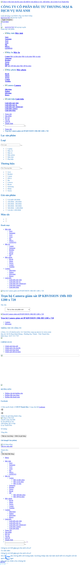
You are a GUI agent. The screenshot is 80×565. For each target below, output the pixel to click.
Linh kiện (20, 99)
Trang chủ (8, 114)
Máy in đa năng (27, 56)
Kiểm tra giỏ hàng (20, 436)
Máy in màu (37, 56)
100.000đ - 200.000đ (14, 202)
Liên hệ (7, 121)
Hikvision (8, 89)
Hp (6, 45)
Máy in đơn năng (15, 56)
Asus (6, 43)
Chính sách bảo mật (11, 346)
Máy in (10, 153)
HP (6, 66)
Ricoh (7, 64)
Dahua (7, 91)
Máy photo (21, 70)
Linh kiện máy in (11, 105)
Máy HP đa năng (25, 66)
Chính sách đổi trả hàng (13, 352)
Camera (17, 85)
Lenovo (10, 182)
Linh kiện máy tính (12, 103)
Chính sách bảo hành (12, 350)
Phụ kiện (10, 159)
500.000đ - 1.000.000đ (15, 208)
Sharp (7, 76)
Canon (7, 56)
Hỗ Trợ (7, 118)
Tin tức (7, 120)
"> (27, 542)
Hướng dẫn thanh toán (12, 397)
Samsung (8, 39)
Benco (7, 95)
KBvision (8, 93)
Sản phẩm (8, 116)
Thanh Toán (9, 123)
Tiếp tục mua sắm (6, 446)
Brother (8, 60)
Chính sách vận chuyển (12, 348)
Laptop (10, 149)
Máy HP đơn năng (14, 66)
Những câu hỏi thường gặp (14, 393)
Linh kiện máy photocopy (14, 107)
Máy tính (19, 33)
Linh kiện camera (11, 109)
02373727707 (5, 17)
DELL (7, 46)
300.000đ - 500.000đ (14, 206)
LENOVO (8, 48)
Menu (7, 457)
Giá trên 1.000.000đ (14, 210)
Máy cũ (10, 151)
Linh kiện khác (10, 110)
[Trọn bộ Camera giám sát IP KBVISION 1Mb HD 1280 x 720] (22, 314)
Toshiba (8, 81)
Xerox (7, 62)
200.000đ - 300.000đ (14, 204)
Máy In (17, 52)
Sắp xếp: (4, 305)
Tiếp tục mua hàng (7, 436)
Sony (7, 37)
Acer (6, 41)
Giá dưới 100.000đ (14, 200)
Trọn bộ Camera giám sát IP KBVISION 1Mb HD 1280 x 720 (27, 318)
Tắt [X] (2, 562)
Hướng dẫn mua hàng (12, 395)
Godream (42, 407)
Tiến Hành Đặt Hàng (8, 454)
